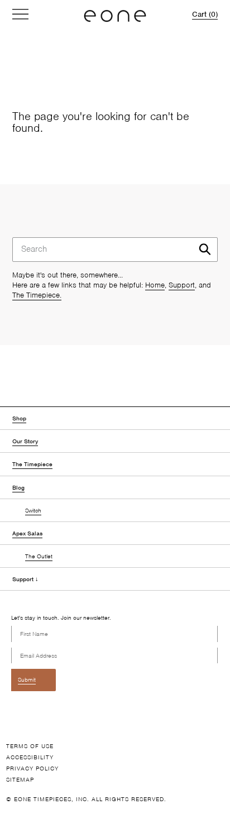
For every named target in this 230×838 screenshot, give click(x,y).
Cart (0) (205, 14)
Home (155, 285)
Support (182, 285)
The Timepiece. (36, 295)
